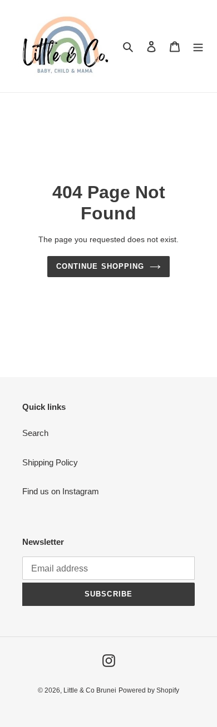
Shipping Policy (50, 462)
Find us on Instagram (60, 491)
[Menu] (198, 46)
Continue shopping (100, 266)
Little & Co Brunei (89, 690)
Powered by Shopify (149, 690)
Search (35, 433)
